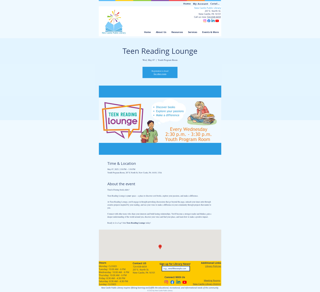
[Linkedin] (213, 21)
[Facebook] (209, 21)
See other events (160, 74)
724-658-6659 (214, 16)
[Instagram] (205, 21)
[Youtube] (217, 21)
